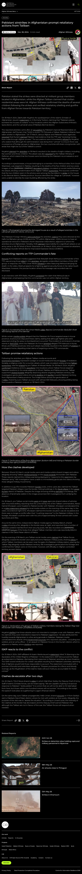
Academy (34, 858)
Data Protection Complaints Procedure (27, 870)
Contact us (48, 858)
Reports (10, 838)
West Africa (12, 849)
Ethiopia (4, 849)
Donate (6, 863)
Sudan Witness (54, 846)
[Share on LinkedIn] (71, 88)
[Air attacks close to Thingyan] (41, 776)
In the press (19, 838)
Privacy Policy (6, 870)
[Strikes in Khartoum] (41, 801)
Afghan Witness (18, 846)
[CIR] (36, 5)
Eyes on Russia (30, 846)
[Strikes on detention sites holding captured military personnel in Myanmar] (41, 749)
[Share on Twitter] (75, 88)
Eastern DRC (65, 846)
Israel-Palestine (6, 846)
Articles (4, 838)
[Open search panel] (78, 4)
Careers (41, 858)
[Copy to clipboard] (68, 88)
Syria (72, 846)
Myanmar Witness (42, 846)
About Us (5, 858)
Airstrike (5, 18)
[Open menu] (73, 4)
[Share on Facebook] (79, 88)
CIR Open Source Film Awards (19, 858)
